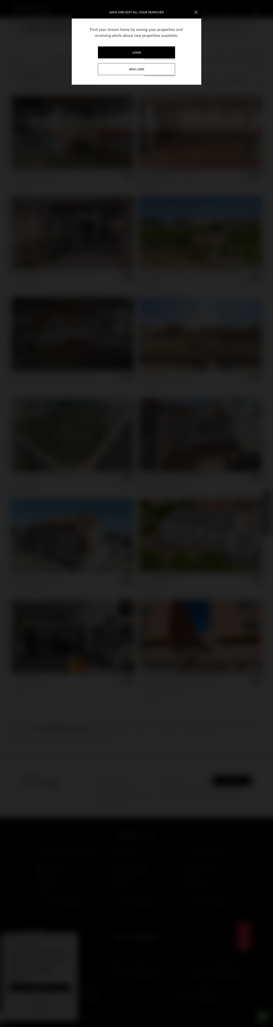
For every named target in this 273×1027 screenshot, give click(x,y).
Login (136, 52)
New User (136, 69)
